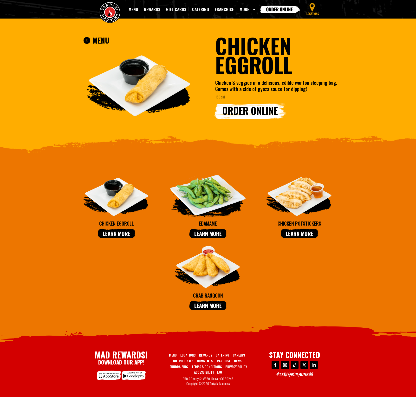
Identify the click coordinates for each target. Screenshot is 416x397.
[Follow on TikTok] (295, 365)
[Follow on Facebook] (275, 365)
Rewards (205, 355)
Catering (222, 355)
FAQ (219, 372)
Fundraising (179, 366)
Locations (187, 355)
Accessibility (204, 372)
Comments (205, 360)
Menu (173, 355)
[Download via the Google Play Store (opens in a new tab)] (134, 379)
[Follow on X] (304, 365)
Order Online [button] (250, 110)
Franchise (222, 360)
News (237, 360)
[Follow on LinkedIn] (314, 365)
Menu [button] (100, 40)
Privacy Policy (236, 366)
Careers (239, 355)
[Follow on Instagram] (285, 365)
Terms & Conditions (207, 366)
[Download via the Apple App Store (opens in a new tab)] (109, 379)
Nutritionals (183, 360)
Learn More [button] (116, 233)
